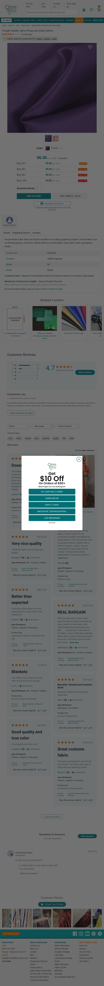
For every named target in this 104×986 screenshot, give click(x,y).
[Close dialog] (79, 459)
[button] (52, 491)
